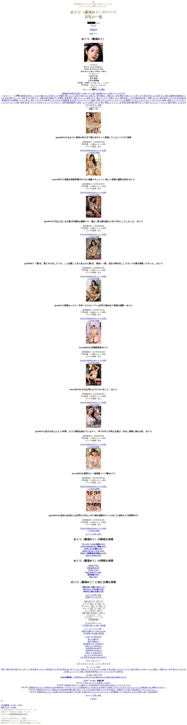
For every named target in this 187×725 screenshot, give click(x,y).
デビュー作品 (107, 93)
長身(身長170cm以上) (93, 650)
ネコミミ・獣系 (60, 102)
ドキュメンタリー (107, 100)
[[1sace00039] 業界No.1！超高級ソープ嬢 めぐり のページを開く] (94, 469)
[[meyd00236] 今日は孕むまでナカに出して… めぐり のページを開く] (94, 385)
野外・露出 (73, 98)
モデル (120, 669)
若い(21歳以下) (93, 639)
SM (144, 669)
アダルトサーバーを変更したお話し (97, 683)
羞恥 (122, 98)
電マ (102, 102)
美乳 (98, 96)
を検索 (93, 589)
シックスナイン (7, 102)
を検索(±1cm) (93, 587)
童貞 (98, 98)
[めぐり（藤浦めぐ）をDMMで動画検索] (91, 87)
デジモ (47, 96)
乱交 (6, 98)
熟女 (33, 98)
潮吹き (122, 96)
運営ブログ (5, 707)
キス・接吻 (39, 98)
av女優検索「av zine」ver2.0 (11, 705)
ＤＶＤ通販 (100, 89)
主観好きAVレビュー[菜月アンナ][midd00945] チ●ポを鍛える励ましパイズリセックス (97, 685)
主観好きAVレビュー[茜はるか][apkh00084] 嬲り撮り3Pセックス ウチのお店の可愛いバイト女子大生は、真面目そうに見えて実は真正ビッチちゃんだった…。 (97, 690)
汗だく (93, 98)
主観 (78, 93)
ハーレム (149, 669)
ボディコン (119, 100)
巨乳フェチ (54, 96)
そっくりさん (92, 669)
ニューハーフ (48, 102)
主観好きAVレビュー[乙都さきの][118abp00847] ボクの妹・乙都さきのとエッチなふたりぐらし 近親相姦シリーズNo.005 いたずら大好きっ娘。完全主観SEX (97, 692)
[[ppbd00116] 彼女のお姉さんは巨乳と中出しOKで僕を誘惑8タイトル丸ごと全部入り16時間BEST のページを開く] (94, 511)
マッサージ (81, 100)
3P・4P (56, 98)
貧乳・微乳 (5, 669)
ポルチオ (58, 100)
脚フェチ (51, 100)
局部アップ (109, 102)
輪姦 (137, 98)
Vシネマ (170, 98)
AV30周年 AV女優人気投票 (93, 633)
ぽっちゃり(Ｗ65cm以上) (93, 655)
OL (175, 98)
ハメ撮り (84, 93)
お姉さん (92, 96)
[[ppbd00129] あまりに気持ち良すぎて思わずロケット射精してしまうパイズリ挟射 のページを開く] (94, 133)
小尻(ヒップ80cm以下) (93, 653)
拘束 (165, 98)
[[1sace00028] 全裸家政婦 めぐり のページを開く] (94, 343)
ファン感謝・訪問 (93, 100)
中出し (30, 96)
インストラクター (178, 100)
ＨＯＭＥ (93, 699)
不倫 (46, 98)
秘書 (132, 102)
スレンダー (17, 98)
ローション (82, 98)
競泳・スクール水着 (85, 102)
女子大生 (73, 100)
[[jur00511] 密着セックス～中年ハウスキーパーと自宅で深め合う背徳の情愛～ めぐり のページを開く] (94, 301)
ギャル (100, 669)
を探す (93, 568)
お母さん (114, 669)
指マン (28, 100)
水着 (161, 98)
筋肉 (22, 102)
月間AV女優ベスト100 (93, 631)
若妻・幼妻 (166, 100)
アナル (181, 669)
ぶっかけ (131, 98)
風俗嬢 (102, 625)
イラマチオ (39, 100)
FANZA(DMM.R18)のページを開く (93, 150)
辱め (66, 96)
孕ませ (175, 669)
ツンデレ (158, 100)
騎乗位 (61, 96)
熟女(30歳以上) (93, 641)
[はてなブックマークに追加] (99, 23)
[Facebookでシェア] (97, 23)
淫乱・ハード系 (131, 96)
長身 (34, 669)
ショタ (179, 102)
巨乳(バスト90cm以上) (93, 646)
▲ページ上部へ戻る (93, 534)
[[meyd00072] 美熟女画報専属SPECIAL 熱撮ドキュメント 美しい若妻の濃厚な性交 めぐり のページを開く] (94, 175)
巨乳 (12, 669)
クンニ (116, 102)
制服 (68, 102)
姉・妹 (9, 100)
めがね (27, 102)
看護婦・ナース (19, 100)
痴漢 (128, 102)
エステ (117, 98)
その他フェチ (83, 96)
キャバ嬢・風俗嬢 (95, 93)
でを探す (93, 546)
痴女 (42, 96)
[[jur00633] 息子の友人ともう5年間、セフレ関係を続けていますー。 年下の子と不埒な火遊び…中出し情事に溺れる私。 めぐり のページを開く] (94, 427)
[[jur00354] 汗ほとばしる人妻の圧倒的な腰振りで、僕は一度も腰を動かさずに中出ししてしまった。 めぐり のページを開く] (94, 217)
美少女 (146, 96)
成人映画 (180, 98)
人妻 (76, 96)
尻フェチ (152, 96)
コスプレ (155, 98)
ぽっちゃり (144, 100)
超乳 (141, 98)
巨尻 (158, 96)
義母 (88, 98)
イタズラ (97, 102)
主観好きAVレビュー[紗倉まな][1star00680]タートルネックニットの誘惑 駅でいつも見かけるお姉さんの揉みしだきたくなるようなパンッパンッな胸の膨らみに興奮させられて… (97, 687)
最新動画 (65, 93)
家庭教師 (65, 100)
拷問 (136, 102)
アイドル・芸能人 (107, 98)
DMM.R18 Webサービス (19, 714)
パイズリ (36, 96)
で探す (93, 544)
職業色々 (73, 102)
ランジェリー (154, 102)
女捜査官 (127, 100)
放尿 (169, 102)
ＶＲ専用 (85, 625)
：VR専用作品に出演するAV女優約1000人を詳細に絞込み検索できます (93, 677)
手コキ (28, 98)
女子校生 (122, 102)
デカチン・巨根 (95, 105)
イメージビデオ (119, 93)
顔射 (10, 98)
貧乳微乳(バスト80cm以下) (93, 644)
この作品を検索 (93, 153)
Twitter (13, 707)
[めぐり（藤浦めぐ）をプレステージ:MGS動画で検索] (96, 87)
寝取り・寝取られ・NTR (109, 96)
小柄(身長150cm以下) (93, 648)
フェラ (71, 96)
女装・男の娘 (85, 672)
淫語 (23, 98)
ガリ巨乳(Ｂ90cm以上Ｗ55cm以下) (93, 657)
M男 (45, 100)
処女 (64, 669)
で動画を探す (93, 555)
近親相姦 (178, 96)
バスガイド (135, 100)
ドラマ (140, 96)
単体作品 (72, 93)
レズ (140, 669)
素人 (33, 100)
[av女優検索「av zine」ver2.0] (93, 2)
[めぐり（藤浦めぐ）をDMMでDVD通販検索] (93, 87)
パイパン (163, 102)
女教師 (50, 98)
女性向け (119, 672)
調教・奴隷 (64, 98)
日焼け (174, 102)
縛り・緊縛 (147, 98)
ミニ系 (152, 100)
